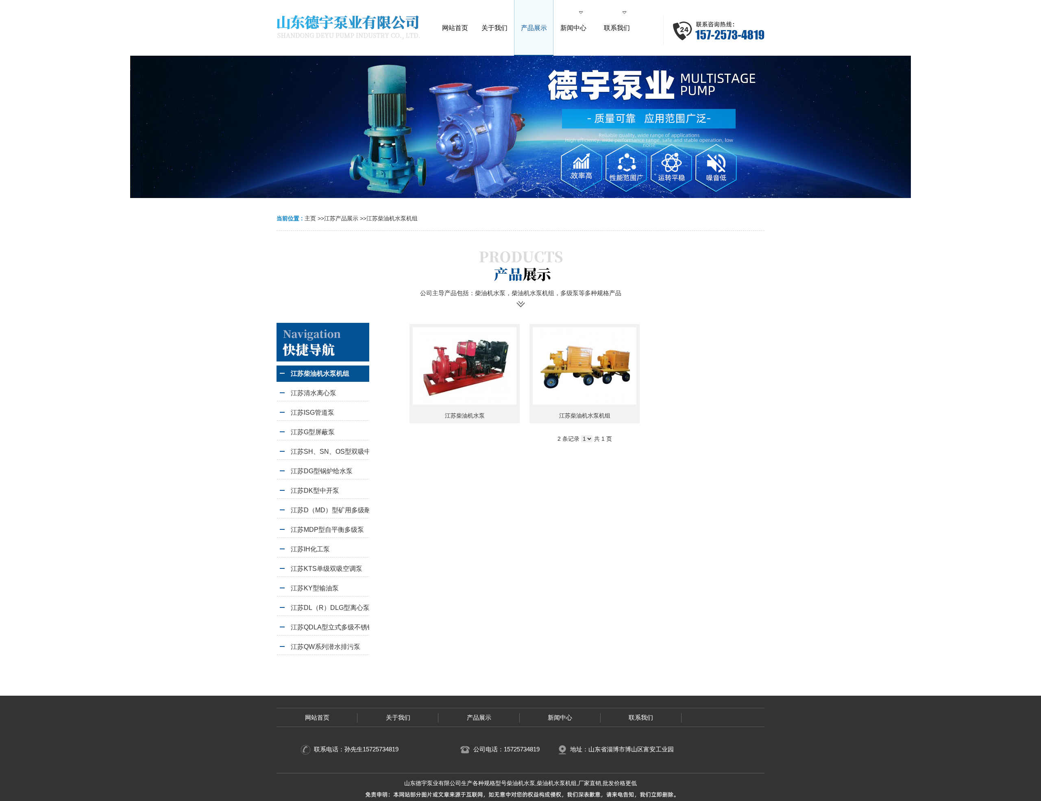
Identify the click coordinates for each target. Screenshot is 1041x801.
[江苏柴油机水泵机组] (584, 366)
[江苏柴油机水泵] (464, 366)
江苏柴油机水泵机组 (392, 218)
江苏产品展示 (341, 218)
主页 (310, 218)
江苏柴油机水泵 (465, 415)
